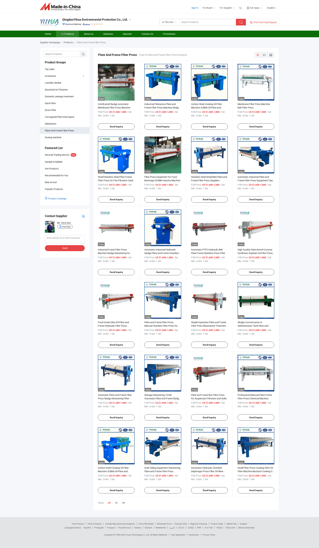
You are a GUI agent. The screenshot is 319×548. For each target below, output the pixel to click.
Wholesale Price (164, 523)
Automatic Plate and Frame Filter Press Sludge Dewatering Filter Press (115, 398)
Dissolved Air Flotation (56, 89)
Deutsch (148, 527)
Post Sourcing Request (265, 22)
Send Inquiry (116, 126)
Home (48, 33)
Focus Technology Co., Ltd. (138, 534)
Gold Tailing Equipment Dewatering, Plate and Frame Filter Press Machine (162, 471)
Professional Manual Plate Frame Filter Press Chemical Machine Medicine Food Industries (255, 398)
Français (111, 527)
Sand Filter (50, 103)
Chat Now (66, 226)
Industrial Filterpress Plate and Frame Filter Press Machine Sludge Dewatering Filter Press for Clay (162, 107)
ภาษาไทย (208, 527)
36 (116, 502)
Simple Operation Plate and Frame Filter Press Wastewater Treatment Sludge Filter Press (209, 326)
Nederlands (161, 527)
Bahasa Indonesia (246, 527)
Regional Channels (198, 523)
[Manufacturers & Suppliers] (61, 6)
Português (99, 527)
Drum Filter (50, 110)
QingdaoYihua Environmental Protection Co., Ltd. (95, 19)
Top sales (49, 69)
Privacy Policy (209, 534)
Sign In (194, 7)
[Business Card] (83, 216)
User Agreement (178, 534)
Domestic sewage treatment (59, 96)
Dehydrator (50, 123)
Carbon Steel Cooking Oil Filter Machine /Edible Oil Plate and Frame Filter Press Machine (206, 107)
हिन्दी (199, 527)
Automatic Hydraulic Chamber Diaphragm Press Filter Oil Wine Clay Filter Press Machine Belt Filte (208, 471)
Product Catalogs (57, 198)
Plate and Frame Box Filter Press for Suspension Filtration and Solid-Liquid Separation (209, 398)
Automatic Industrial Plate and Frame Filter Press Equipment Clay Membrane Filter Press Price (255, 180)
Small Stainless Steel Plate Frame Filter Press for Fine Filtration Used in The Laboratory (115, 180)
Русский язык (124, 527)
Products (69, 33)
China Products (95, 523)
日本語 (191, 527)
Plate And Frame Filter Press (59, 130)
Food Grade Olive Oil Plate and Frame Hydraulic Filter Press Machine (113, 326)
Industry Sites (181, 523)
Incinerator (50, 76)
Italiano (137, 527)
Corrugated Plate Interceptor (59, 116)
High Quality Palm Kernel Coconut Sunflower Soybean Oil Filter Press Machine (255, 253)
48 (123, 502)
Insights (243, 523)
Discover (127, 33)
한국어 (181, 527)
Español (87, 527)
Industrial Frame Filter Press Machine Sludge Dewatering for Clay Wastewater (114, 253)
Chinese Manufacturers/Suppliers (120, 523)
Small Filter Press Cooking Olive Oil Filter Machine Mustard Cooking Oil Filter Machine (255, 471)
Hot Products (78, 523)
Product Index (217, 523)
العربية (172, 527)
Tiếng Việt (230, 527)
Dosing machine (53, 137)
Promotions (169, 33)
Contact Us (147, 33)
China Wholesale (146, 523)
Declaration (194, 534)
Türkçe (219, 527)
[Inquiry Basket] (241, 7)
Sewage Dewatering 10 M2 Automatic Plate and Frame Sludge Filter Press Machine (162, 398)
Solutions (108, 33)
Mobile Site (231, 523)
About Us (88, 33)
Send (64, 248)
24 (109, 502)
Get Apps (254, 7)
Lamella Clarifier (53, 82)
